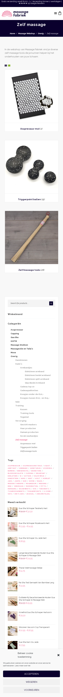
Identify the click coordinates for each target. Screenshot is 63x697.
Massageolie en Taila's (22, 349)
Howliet (47, 478)
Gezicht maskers (28, 424)
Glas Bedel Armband (35, 383)
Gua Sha (14, 337)
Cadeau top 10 (27, 387)
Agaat (47, 466)
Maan (39, 481)
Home (12, 33)
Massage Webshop (26, 33)
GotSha (27, 476)
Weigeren (31, 682)
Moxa (13, 352)
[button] (58, 655)
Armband (23, 468)
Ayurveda (47, 468)
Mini (9, 486)
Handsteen (13, 478)
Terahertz (44, 489)
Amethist (12, 468)
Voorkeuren (31, 690)
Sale (17, 402)
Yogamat (24, 417)
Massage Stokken (19, 345)
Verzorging (20, 421)
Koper (32, 481)
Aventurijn (35, 468)
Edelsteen (12, 476)
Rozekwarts (25, 489)
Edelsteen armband (34, 371)
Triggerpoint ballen (29, 199)
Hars (23, 478)
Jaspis (17, 481)
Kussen (23, 409)
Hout (37, 478)
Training (19, 406)
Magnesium (31, 483)
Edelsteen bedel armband (38, 375)
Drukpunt (41, 473)
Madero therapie (16, 483)
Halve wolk (39, 476)
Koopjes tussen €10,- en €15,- (35, 398)
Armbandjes (26, 368)
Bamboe (11, 471)
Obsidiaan (18, 486)
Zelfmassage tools (29, 270)
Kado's (18, 364)
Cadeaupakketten (29, 390)
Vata (10, 494)
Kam (25, 481)
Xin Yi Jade (19, 494)
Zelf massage (21, 440)
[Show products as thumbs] (6, 65)
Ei (21, 476)
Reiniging (12, 489)
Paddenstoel (32, 486)
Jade (10, 481)
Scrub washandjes (29, 436)
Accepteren (31, 674)
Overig (41, 33)
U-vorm (47, 491)
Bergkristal (23, 471)
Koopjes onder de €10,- (32, 394)
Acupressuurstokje (32, 466)
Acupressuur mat (30, 129)
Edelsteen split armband (37, 379)
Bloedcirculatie (15, 473)
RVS (34, 489)
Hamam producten (29, 432)
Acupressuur (17, 330)
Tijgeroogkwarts (16, 491)
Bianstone (36, 471)
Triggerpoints (34, 491)
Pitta (43, 486)
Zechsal (30, 494)
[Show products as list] (9, 65)
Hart (30, 478)
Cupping (15, 333)
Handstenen (21, 360)
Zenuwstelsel (43, 494)
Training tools (27, 413)
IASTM (14, 341)
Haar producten (28, 428)
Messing (43, 483)
